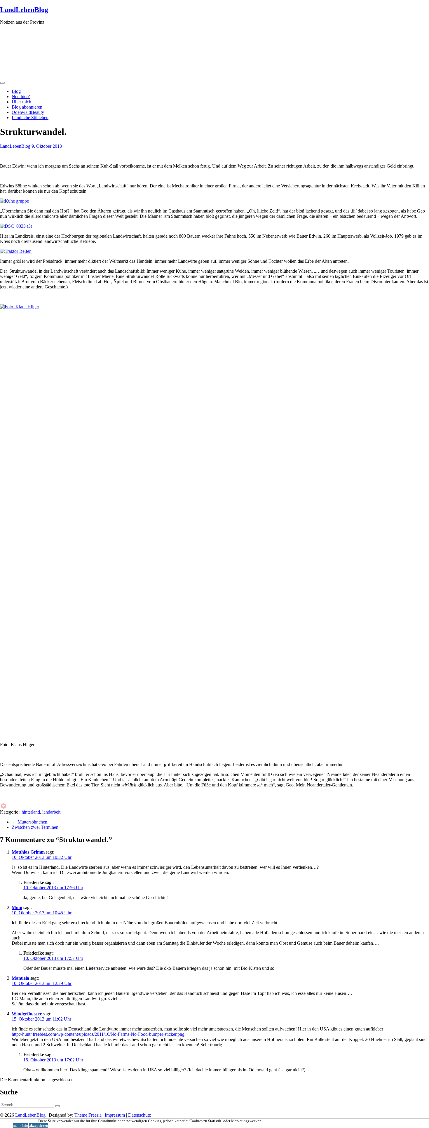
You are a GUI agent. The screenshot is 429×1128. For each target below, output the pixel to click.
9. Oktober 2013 (47, 146)
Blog (16, 91)
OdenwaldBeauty (28, 112)
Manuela (20, 978)
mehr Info (20, 1125)
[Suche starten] (57, 1106)
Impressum (115, 1115)
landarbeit (51, 812)
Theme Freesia (88, 1115)
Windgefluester (27, 1013)
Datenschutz (139, 1115)
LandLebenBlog (24, 9)
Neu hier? (21, 96)
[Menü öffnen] (2, 83)
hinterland (31, 812)
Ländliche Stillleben (30, 117)
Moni (17, 907)
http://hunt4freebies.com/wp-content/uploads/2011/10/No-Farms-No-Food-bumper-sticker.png (98, 1034)
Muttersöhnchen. (30, 821)
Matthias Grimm (28, 852)
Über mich (21, 101)
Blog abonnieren (27, 107)
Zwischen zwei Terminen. (38, 827)
